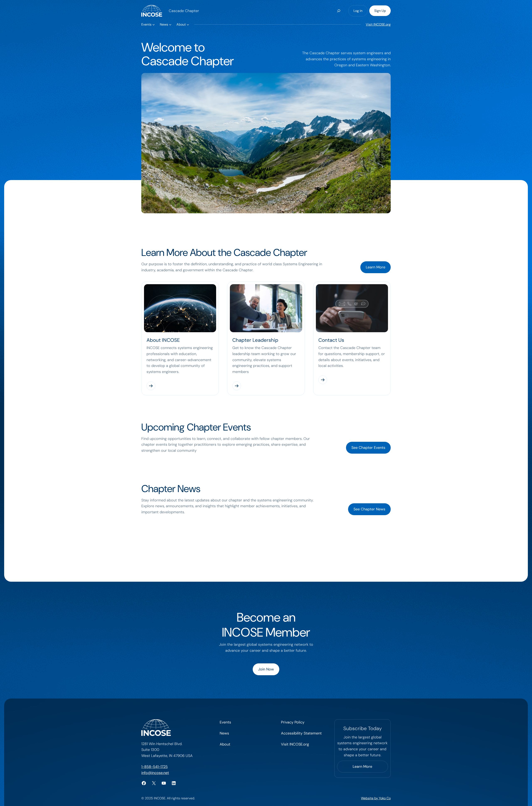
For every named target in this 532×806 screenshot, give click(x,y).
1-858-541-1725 (154, 766)
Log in (357, 11)
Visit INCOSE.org (378, 24)
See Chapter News (369, 509)
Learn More (375, 267)
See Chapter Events (368, 447)
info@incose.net (155, 772)
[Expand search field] (339, 10)
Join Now (266, 669)
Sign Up (380, 11)
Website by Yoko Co (376, 798)
